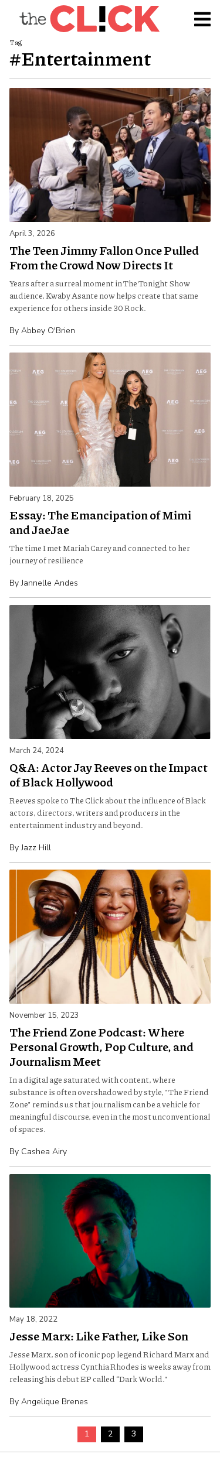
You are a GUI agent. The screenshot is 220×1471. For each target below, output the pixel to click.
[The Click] (89, 18)
